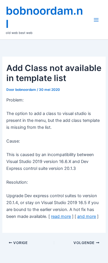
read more (61, 216)
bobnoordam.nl (44, 17)
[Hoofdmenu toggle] (96, 20)
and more (86, 216)
